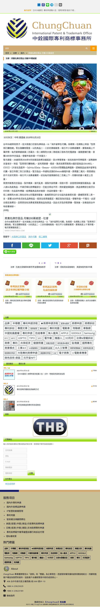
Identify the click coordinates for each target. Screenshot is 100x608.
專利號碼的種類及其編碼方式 (28, 389)
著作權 (48, 338)
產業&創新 (65, 323)
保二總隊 (43, 236)
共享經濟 (25, 343)
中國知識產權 (12, 333)
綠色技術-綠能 (12, 357)
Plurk (88, 245)
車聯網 (87, 328)
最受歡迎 (9, 363)
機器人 (58, 338)
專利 (15, 343)
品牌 (7, 323)
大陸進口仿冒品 (19, 236)
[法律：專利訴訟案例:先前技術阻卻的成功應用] (50, 288)
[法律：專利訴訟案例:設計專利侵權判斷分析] (17, 288)
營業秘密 (33, 328)
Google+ (69, 245)
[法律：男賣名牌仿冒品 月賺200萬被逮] (50, 97)
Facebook (12, 245)
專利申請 (27, 333)
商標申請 (77, 323)
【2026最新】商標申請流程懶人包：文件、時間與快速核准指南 (41, 374)
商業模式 (10, 347)
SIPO (40, 338)
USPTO (22, 338)
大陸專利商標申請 (28, 352)
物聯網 (76, 328)
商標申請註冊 (88, 348)
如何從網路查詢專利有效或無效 (28, 405)
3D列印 (69, 338)
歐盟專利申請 (10, 353)
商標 (7, 343)
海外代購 (32, 236)
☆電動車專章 (79, 352)
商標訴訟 (90, 323)
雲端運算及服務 (46, 348)
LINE (31, 245)
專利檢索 (43, 328)
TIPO (32, 338)
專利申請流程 (30, 323)
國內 (22, 53)
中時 (16, 137)
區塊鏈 (75, 343)
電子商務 (64, 352)
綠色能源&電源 (63, 343)
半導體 (16, 323)
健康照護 (38, 343)
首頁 (7, 53)
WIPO (13, 338)
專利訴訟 (10, 328)
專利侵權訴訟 (70, 604)
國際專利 (87, 343)
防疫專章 (40, 333)
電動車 (66, 328)
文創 (54, 353)
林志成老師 (10, 483)
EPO (6, 338)
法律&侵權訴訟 (84, 338)
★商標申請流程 (49, 323)
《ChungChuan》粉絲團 (55, 602)
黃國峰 (22, 137)
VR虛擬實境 (33, 348)
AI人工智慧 (61, 347)
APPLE (64, 333)
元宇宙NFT (29, 357)
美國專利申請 (45, 353)
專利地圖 (55, 328)
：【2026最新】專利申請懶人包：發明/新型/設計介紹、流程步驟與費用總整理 (50, 10)
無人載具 (53, 333)
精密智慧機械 (75, 348)
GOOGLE (76, 333)
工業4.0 (22, 347)
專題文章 (22, 328)
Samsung (89, 333)
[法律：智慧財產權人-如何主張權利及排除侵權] (82, 288)
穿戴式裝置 (50, 343)
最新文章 (22, 363)
